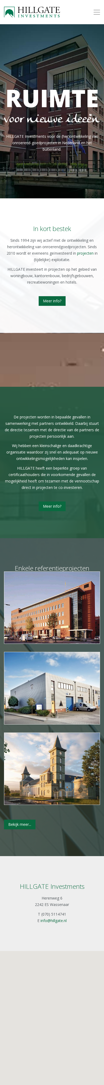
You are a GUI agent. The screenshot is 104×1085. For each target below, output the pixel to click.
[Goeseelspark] (52, 688)
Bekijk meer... (19, 824)
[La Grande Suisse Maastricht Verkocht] (52, 769)
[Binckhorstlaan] (52, 607)
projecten (85, 253)
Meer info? (52, 300)
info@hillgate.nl (54, 920)
